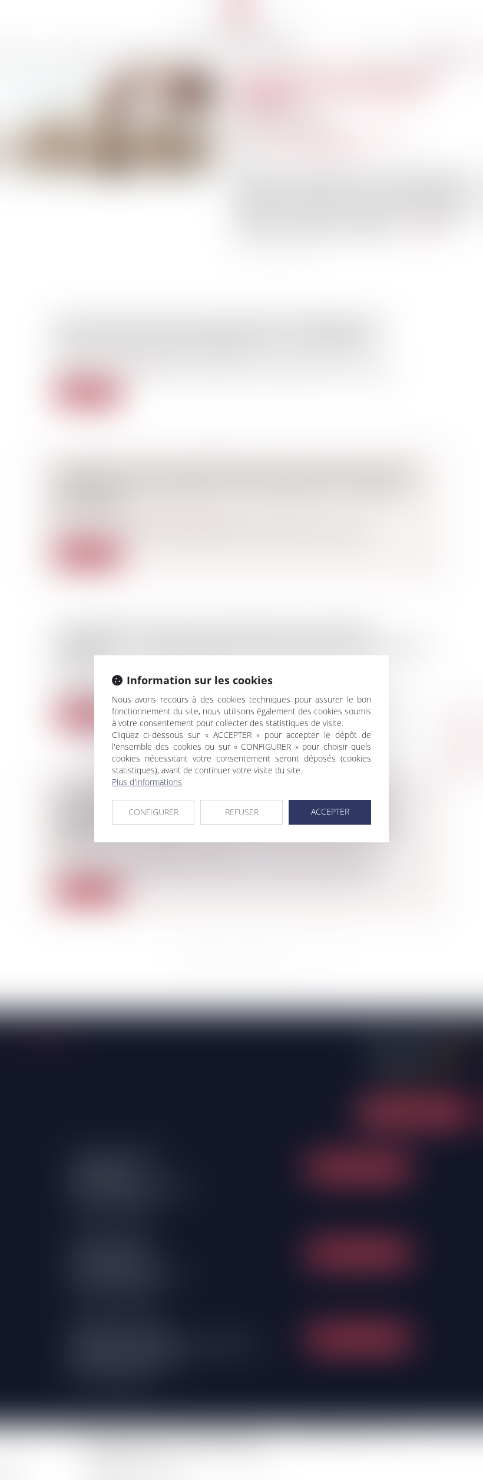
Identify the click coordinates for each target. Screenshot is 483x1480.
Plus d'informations (147, 781)
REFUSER (242, 812)
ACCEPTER (330, 811)
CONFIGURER (153, 812)
